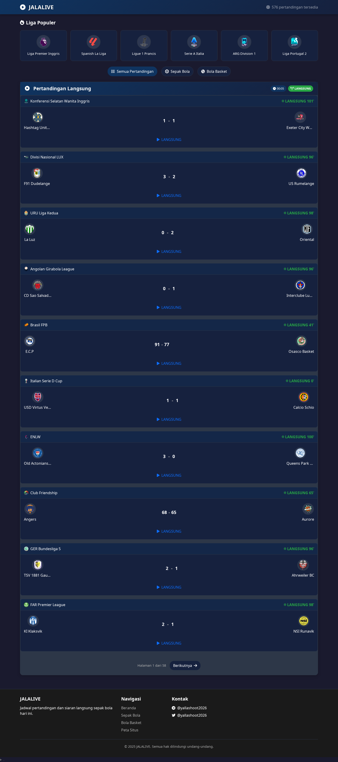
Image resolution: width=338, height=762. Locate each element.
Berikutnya (183, 665)
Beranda (128, 707)
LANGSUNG (170, 139)
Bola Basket (216, 71)
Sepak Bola (180, 71)
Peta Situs (129, 730)
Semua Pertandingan (135, 71)
